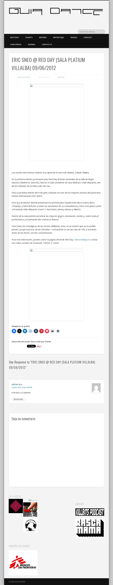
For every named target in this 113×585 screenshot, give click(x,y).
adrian (15, 384)
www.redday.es (82, 239)
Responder (18, 399)
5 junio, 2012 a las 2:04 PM (22, 387)
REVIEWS (43, 37)
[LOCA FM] (16, 506)
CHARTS (29, 37)
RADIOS (74, 37)
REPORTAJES (58, 37)
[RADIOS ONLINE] (30, 525)
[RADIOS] (33, 500)
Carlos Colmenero (23, 77)
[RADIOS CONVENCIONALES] (30, 509)
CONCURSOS (15, 44)
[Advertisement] (56, 508)
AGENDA (31, 44)
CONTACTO (47, 44)
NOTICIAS (14, 37)
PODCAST (88, 37)
